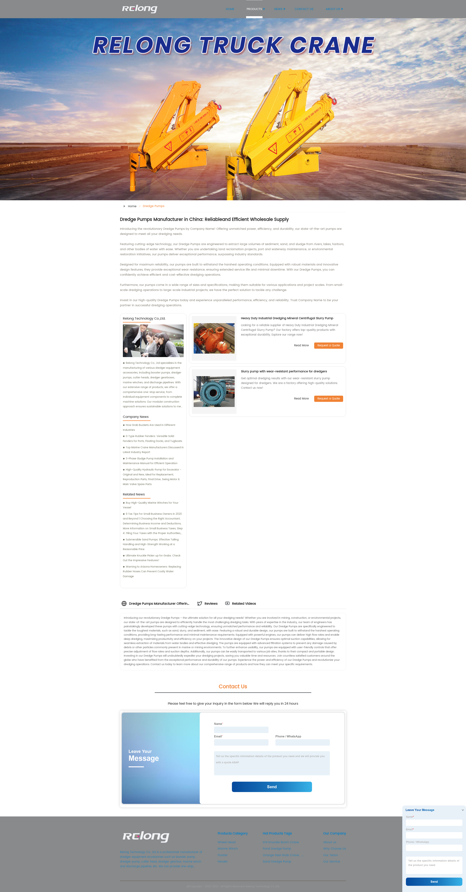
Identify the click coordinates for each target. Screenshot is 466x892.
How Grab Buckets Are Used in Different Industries (149, 427)
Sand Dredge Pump (277, 861)
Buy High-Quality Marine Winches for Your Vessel (150, 505)
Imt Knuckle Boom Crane (281, 842)
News (278, 9)
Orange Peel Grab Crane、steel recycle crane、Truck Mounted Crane (282, 855)
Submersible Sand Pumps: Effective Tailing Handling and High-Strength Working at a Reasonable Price (151, 544)
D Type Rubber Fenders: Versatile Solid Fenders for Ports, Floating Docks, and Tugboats (152, 438)
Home (230, 9)
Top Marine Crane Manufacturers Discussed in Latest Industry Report (153, 449)
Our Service (331, 861)
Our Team (330, 855)
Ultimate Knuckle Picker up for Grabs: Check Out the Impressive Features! (151, 558)
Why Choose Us (334, 848)
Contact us (304, 9)
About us (333, 9)
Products (254, 9)
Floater (223, 855)
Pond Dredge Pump (277, 848)
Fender (223, 861)
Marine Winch (228, 848)
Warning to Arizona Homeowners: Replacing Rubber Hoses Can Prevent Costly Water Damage (152, 571)
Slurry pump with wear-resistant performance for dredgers (284, 371)
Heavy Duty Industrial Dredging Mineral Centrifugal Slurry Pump (287, 318)
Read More (301, 346)
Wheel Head (227, 842)
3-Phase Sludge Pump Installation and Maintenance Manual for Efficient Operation (150, 461)
